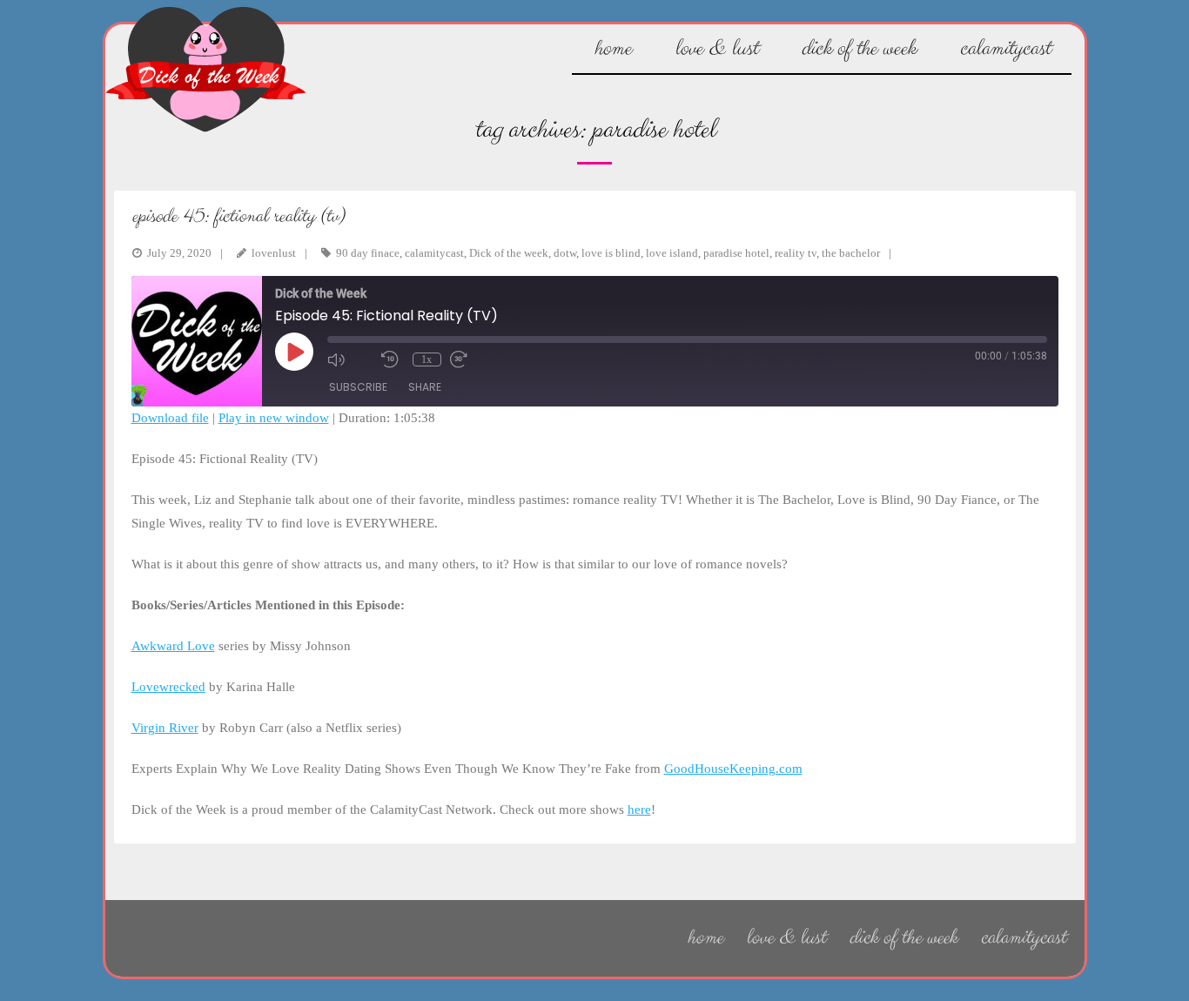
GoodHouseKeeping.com (733, 769)
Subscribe (358, 387)
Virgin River (164, 728)
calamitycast (434, 252)
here (639, 809)
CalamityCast (1022, 937)
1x (426, 359)
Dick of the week (508, 252)
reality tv (795, 252)
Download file (170, 418)
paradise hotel (736, 252)
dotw (565, 252)
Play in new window (273, 418)
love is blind (611, 252)
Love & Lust (785, 937)
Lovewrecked (168, 687)
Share (424, 387)
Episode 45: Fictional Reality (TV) (237, 216)
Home (704, 937)
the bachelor (851, 252)
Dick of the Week (903, 937)
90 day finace (368, 252)
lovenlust (274, 252)
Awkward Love (173, 646)
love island (672, 252)
